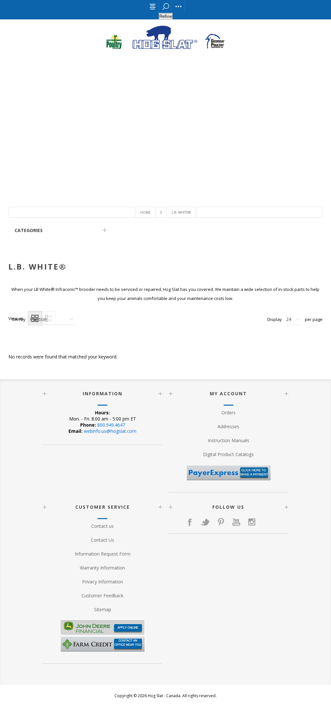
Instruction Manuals (228, 440)
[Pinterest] (220, 522)
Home (145, 212)
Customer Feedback (102, 595)
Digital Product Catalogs (228, 454)
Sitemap (102, 609)
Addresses (228, 426)
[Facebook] (189, 522)
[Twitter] (205, 522)
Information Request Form (103, 554)
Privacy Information (102, 582)
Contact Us (102, 540)
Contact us (102, 526)
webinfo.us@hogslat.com (110, 431)
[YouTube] (236, 522)
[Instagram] (251, 522)
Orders (228, 413)
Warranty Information (102, 568)
